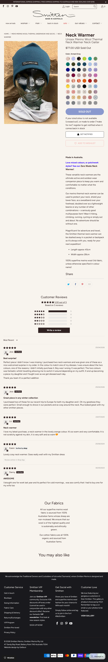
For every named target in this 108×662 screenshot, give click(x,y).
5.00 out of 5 (61, 302)
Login (67, 6)
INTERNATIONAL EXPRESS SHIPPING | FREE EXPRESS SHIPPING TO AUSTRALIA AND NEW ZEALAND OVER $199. (54, 2)
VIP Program (9, 622)
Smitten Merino (17, 641)
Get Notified (86, 134)
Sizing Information (11, 603)
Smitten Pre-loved (11, 627)
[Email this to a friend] (89, 284)
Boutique (8, 598)
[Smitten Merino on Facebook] (3, 6)
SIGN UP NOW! (36, 625)
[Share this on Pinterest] (82, 284)
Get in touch (9, 593)
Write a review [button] (54, 330)
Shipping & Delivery (12, 613)
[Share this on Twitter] (68, 284)
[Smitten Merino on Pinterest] (12, 6)
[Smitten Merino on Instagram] (7, 6)
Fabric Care (9, 608)
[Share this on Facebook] (75, 284)
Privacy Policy (9, 632)
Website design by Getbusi (15, 647)
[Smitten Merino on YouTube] (16, 6)
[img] (9, 348)
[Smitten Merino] (54, 15)
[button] (25, 23)
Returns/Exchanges (12, 618)
